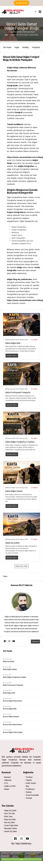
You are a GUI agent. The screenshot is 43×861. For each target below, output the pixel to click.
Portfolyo (29, 777)
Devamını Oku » (12, 355)
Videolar (29, 792)
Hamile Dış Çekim (10, 831)
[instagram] (9, 641)
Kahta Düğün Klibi (12, 343)
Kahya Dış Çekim (12, 543)
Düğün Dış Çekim (10, 810)
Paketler (29, 780)
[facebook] (5, 641)
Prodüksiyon (30, 789)
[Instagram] (21, 838)
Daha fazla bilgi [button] (5, 855)
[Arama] (35, 11)
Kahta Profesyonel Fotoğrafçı (18, 392)
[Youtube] (27, 838)
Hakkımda (35, 641)
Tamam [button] (21, 859)
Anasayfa (7, 777)
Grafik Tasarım (31, 783)
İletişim (6, 789)
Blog (6, 35)
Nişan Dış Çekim (10, 819)
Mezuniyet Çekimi (10, 828)
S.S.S (6, 783)
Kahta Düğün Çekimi (13, 491)
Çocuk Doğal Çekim (11, 825)
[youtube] (14, 641)
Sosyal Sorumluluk (32, 795)
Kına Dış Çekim (9, 822)
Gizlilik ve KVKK (9, 786)
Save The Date (9, 813)
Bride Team (8, 816)
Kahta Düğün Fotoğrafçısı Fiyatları (20, 442)
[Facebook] (15, 838)
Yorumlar (29, 798)
